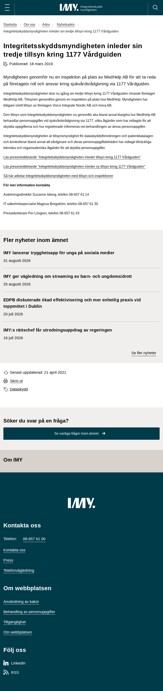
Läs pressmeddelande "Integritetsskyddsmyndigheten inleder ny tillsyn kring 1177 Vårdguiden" (74, 166)
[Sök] (155, 7)
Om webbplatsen (17, 632)
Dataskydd (19, 389)
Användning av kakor (21, 602)
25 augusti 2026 (67, 280)
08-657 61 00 (34, 539)
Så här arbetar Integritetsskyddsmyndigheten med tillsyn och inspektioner (58, 176)
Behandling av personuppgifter (29, 612)
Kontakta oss (14, 550)
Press (8, 560)
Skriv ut (16, 381)
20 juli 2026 (72, 307)
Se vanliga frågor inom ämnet (76, 433)
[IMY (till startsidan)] (81, 503)
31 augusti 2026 (58, 256)
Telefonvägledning (18, 570)
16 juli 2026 (57, 334)
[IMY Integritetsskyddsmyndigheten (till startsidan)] (81, 7)
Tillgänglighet (14, 622)
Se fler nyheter (143, 353)
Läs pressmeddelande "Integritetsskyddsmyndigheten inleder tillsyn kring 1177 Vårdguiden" (72, 157)
